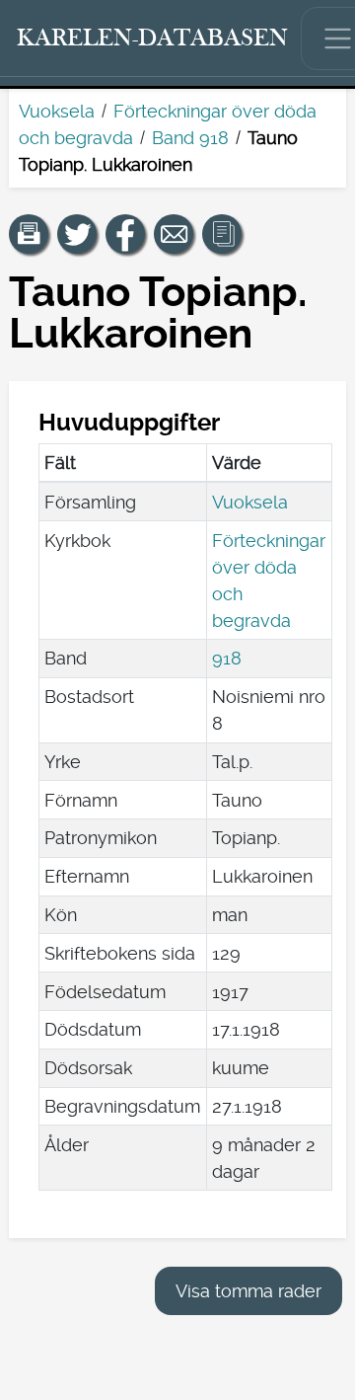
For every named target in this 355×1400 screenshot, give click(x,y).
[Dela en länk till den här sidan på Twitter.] (77, 234)
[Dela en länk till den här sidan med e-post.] (173, 234)
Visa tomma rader (248, 1291)
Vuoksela (57, 111)
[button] (28, 234)
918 (227, 658)
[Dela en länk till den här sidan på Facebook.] (125, 234)
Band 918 (190, 137)
